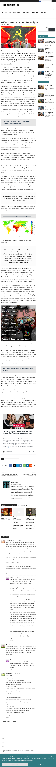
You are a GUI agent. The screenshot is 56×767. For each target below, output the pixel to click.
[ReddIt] (30, 465)
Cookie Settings (15, 764)
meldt (15, 180)
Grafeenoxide (44, 9)
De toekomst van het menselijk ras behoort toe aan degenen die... (49, 101)
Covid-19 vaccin (28, 9)
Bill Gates (12, 9)
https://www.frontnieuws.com (16, 484)
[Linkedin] (27, 465)
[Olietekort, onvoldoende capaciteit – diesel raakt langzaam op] (41, 50)
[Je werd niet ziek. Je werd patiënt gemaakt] (41, 95)
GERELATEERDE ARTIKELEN (9, 505)
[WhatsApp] (24, 465)
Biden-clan (6, 9)
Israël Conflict (12, 12)
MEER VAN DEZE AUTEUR (24, 505)
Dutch (42, 1)
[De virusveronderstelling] (41, 108)
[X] (14, 465)
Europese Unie (36, 9)
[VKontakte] (54, 1)
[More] (34, 465)
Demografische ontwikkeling (10, 459)
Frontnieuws (14, 482)
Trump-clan (43, 12)
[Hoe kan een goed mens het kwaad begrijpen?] (41, 66)
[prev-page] (2, 531)
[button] (53, 9)
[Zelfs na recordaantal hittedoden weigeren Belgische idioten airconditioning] (41, 58)
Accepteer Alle (41, 764)
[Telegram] (17, 465)
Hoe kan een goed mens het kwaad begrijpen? (49, 66)
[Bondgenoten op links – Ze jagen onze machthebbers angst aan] (6, 512)
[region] (28, 760)
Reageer (7, 573)
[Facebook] (10, 465)
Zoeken (46, 27)
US (18, 459)
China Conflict (19, 9)
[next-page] (4, 531)
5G (2, 9)
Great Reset (4, 12)
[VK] (20, 465)
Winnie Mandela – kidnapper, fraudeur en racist (29, 475)
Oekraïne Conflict (26, 12)
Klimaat (19, 12)
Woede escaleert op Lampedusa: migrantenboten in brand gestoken (9, 475)
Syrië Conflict (35, 12)
